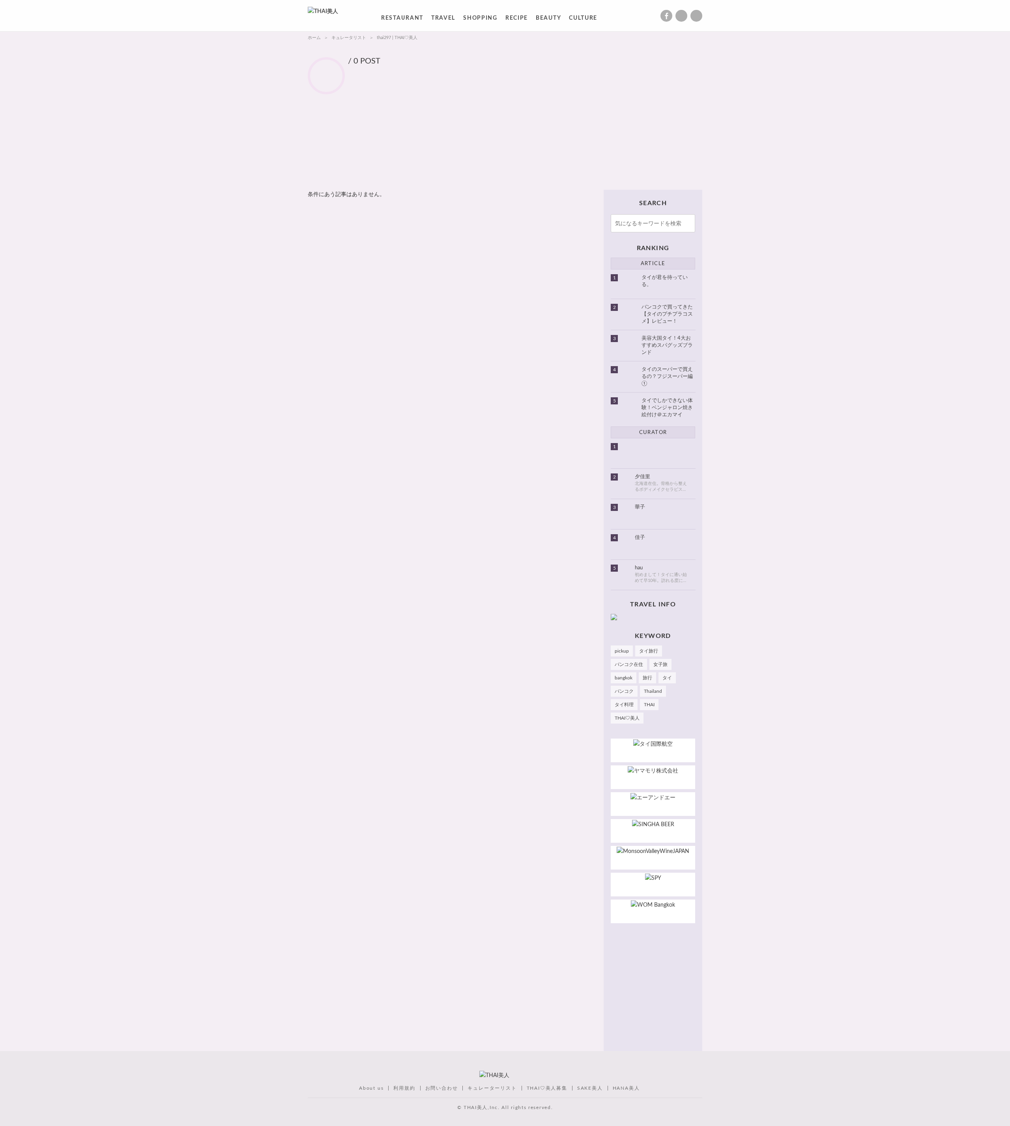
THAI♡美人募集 (547, 1088)
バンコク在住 (629, 664)
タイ (667, 677)
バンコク (624, 691)
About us (371, 1088)
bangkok (623, 677)
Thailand (653, 691)
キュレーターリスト (492, 1088)
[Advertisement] (519, 124)
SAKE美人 (590, 1088)
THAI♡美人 (627, 718)
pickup (622, 651)
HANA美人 (626, 1088)
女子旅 (660, 664)
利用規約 (404, 1088)
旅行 (647, 677)
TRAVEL (443, 19)
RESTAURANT (402, 19)
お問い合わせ (441, 1088)
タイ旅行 (648, 651)
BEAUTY (548, 19)
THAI (649, 704)
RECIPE (516, 19)
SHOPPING (480, 19)
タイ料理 (624, 704)
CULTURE (583, 19)
